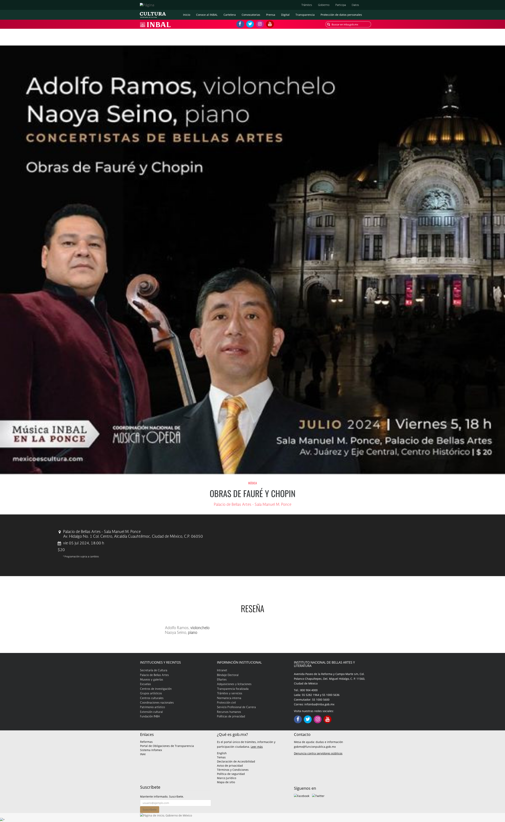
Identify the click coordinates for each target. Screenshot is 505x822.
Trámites (306, 5)
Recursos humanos (229, 712)
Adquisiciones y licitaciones (234, 684)
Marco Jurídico (226, 778)
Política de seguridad (231, 774)
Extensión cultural (151, 712)
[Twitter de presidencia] (318, 795)
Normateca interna (229, 698)
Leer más (257, 747)
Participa (340, 5)
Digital (285, 15)
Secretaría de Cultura (153, 670)
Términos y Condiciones (233, 770)
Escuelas (145, 684)
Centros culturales (152, 698)
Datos (355, 5)
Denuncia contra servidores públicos (318, 753)
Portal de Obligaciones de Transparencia (167, 746)
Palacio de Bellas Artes (154, 675)
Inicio (186, 15)
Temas (221, 757)
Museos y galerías (151, 679)
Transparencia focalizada (233, 689)
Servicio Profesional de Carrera (236, 707)
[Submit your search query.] (328, 24)
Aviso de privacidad (230, 765)
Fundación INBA (150, 716)
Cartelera (230, 15)
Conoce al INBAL (207, 15)
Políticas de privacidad (231, 716)
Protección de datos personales (341, 15)
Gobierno (323, 5)
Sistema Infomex (151, 750)
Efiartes (222, 679)
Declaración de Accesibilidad (236, 761)
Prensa (270, 15)
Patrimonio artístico (152, 707)
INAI (143, 754)
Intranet (222, 670)
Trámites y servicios (229, 693)
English (222, 753)
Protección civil (226, 702)
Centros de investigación (156, 689)
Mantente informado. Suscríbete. (162, 796)
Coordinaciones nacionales (157, 702)
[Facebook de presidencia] (301, 795)
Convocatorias (251, 15)
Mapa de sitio (226, 782)
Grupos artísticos (151, 693)
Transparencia (305, 15)
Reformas (146, 742)
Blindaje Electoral (227, 675)
